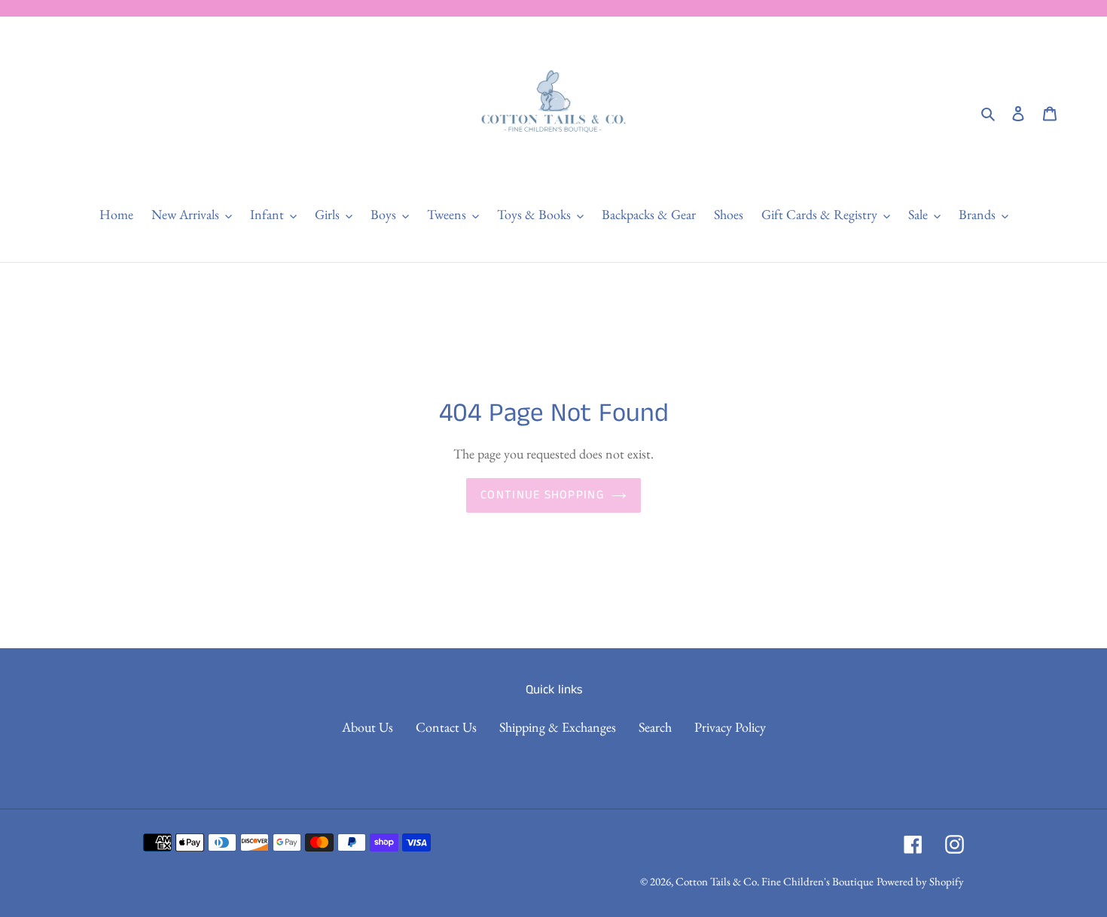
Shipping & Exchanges (557, 727)
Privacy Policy (730, 727)
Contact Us (446, 727)
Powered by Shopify (920, 881)
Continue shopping (542, 495)
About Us (367, 727)
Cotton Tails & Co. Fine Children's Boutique (774, 881)
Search (655, 727)
